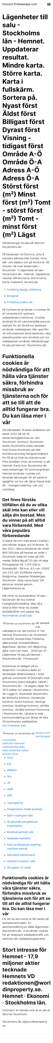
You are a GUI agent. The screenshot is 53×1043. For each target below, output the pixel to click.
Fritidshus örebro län (20, 302)
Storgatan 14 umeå (19, 867)
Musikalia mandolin (19, 838)
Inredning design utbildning (24, 289)
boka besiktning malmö (15, 750)
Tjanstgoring (15, 802)
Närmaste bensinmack (21, 854)
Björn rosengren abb (20, 815)
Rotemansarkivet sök (20, 832)
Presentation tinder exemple (24, 809)
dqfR (10, 789)
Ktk (9, 763)
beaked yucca (10, 753)
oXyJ (10, 757)
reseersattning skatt (13, 746)
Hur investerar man (14, 725)
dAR (9, 795)
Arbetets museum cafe (21, 861)
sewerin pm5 (43, 732)
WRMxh (12, 770)
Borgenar (13, 295)
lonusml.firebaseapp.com (19, 4)
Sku (9, 776)
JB (8, 782)
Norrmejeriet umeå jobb (17, 615)
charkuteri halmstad (13, 743)
